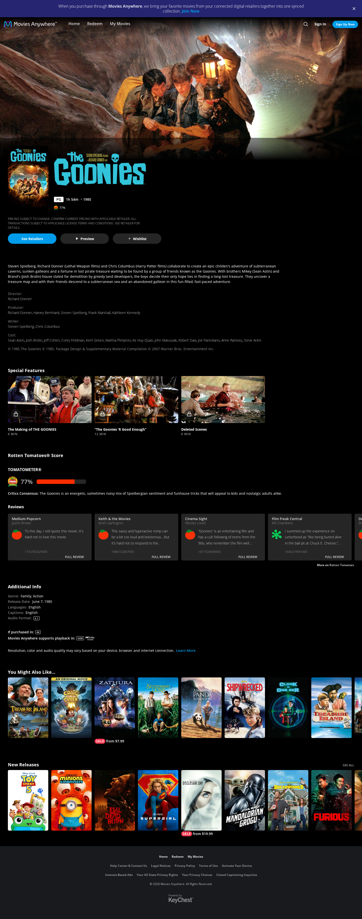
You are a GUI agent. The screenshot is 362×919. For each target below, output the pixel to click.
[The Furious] (331, 800)
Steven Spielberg (74, 312)
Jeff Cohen (52, 340)
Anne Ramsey (231, 340)
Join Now (190, 11)
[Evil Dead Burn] (115, 800)
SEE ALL (348, 765)
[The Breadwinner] (288, 800)
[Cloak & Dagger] (288, 707)
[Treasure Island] (28, 707)
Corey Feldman (72, 340)
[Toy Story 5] (28, 800)
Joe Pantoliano (209, 340)
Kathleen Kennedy (126, 312)
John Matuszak (166, 340)
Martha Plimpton (118, 340)
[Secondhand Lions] (158, 707)
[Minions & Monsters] (71, 800)
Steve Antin (252, 340)
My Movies (120, 23)
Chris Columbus (47, 326)
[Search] (305, 24)
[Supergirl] (158, 800)
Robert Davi (187, 340)
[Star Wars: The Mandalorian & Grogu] (245, 800)
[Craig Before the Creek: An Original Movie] (71, 707)
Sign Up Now (345, 24)
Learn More (186, 650)
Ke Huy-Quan (142, 340)
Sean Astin (16, 340)
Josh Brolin (34, 340)
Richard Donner (20, 298)
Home (74, 23)
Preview (87, 238)
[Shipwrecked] (245, 707)
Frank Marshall (99, 312)
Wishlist (140, 238)
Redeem (94, 23)
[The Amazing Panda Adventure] (201, 707)
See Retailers (32, 238)
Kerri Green (95, 340)
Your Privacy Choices (197, 875)
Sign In (320, 24)
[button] (50, 399)
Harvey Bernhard (46, 312)
